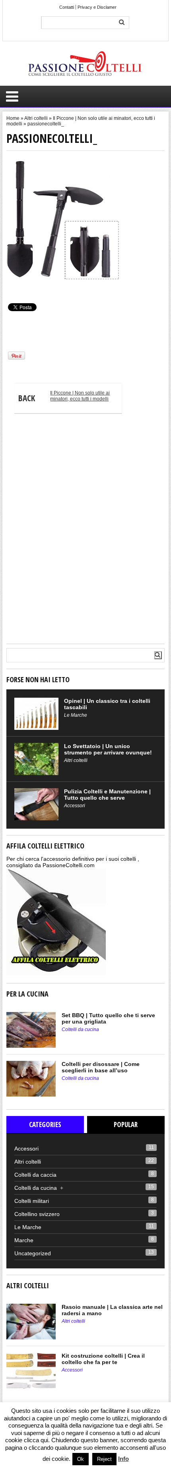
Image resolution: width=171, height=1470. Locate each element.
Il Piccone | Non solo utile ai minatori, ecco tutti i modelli (64, 397)
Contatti (66, 7)
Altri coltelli (36, 118)
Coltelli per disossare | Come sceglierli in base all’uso (101, 1067)
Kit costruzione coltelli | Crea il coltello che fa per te (103, 1359)
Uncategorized (32, 1253)
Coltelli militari (31, 1201)
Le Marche (75, 715)
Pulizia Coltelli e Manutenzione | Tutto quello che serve (107, 794)
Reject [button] (104, 1459)
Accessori (74, 805)
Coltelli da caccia (35, 1175)
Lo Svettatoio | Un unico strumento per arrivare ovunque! (108, 749)
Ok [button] (80, 1459)
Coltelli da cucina (80, 1029)
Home (12, 118)
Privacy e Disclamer (97, 7)
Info (123, 1458)
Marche (23, 1240)
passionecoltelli (21, 287)
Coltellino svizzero (37, 1214)
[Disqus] (85, 531)
